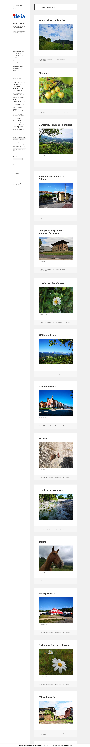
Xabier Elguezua (15, 129)
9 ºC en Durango (47, 696)
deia (14, 93)
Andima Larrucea (16, 79)
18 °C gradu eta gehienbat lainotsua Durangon (51, 231)
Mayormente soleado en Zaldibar (55, 124)
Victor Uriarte (18, 124)
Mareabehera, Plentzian (17, 57)
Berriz (15, 86)
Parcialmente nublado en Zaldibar (51, 177)
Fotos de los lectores (19, 106)
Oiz (14, 116)
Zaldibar (21, 129)
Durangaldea (19, 93)
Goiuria (15, 110)
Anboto (19, 78)
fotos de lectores (18, 104)
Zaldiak (42, 541)
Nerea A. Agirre (59, 59)
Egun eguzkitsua (47, 593)
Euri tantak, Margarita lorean (54, 645)
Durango (16, 94)
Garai (15, 109)
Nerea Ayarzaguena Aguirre (18, 115)
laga (20, 113)
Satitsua (43, 438)
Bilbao (20, 86)
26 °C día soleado (47, 386)
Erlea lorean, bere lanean (51, 283)
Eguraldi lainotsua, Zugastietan (19, 53)
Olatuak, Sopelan (16, 70)
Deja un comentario (43, 60)
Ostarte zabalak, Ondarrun (18, 66)
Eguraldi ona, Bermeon (17, 60)
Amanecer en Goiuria (21, 137)
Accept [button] (65, 745)
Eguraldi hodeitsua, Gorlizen (18, 55)
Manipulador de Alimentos (18, 142)
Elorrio (22, 94)
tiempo (21, 116)
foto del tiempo (19, 101)
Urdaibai (14, 122)
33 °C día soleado (47, 335)
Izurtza (14, 111)
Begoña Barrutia (16, 80)
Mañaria (20, 114)
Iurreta (21, 110)
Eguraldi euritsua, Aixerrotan (19, 51)
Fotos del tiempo (50, 59)
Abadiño (15, 78)
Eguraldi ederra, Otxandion (18, 68)
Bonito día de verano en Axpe (18, 144)
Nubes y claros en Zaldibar (52, 20)
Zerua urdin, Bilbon (17, 64)
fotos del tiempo (19, 107)
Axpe (24, 79)
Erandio (14, 96)
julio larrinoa (16, 113)
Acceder (14, 167)
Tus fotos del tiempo (17, 6)
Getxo (19, 109)
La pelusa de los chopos (51, 490)
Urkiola (19, 122)
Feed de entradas (16, 169)
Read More (69, 745)
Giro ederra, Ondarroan (17, 62)
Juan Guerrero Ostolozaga (20, 111)
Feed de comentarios (17, 171)
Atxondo (21, 79)
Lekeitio (15, 114)
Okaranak (44, 73)
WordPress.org (16, 173)
